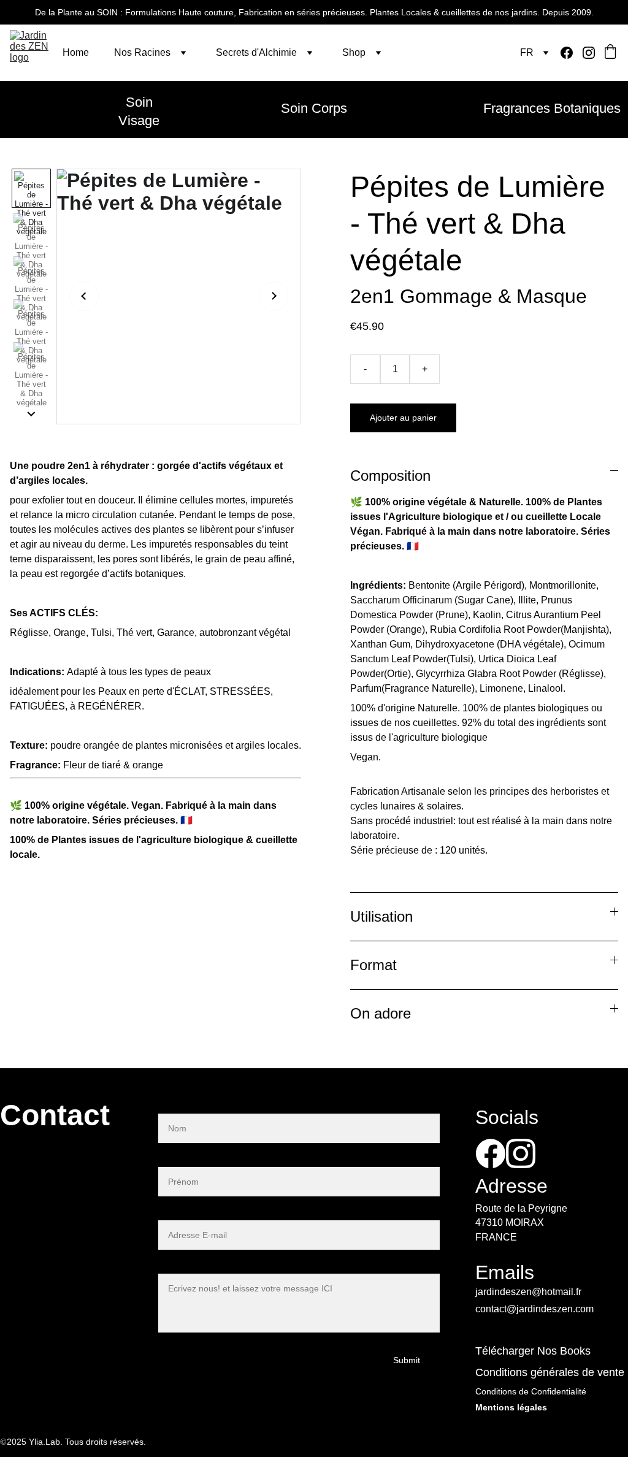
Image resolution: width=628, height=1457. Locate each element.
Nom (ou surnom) (196, 1106)
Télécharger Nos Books (533, 1351)
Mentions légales (511, 1407)
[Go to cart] (610, 53)
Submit (406, 1360)
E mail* (174, 1212)
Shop (354, 52)
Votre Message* (192, 1266)
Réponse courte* (194, 1159)
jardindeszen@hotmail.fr (528, 1292)
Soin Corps (314, 108)
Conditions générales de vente (549, 1372)
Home (76, 52)
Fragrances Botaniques (552, 108)
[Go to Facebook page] (572, 53)
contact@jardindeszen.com (534, 1309)
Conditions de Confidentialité (530, 1391)
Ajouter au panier (403, 418)
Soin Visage (138, 111)
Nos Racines (142, 52)
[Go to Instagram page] (589, 53)
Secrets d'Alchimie (256, 52)
